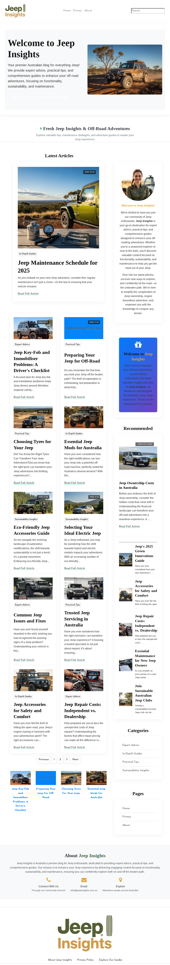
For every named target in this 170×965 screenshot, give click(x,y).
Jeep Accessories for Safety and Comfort (30, 710)
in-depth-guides (27, 254)
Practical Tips (73, 344)
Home (67, 10)
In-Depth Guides (74, 433)
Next (75, 759)
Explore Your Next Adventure (40, 97)
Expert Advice (22, 344)
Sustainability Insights (26, 519)
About (88, 10)
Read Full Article (28, 293)
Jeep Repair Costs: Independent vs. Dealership (82, 710)
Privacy (77, 10)
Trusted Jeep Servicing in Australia (77, 618)
